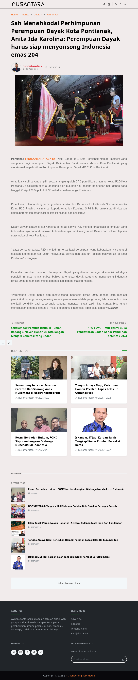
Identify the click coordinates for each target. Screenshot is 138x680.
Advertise (76, 618)
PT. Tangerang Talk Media (80, 675)
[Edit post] (9, 342)
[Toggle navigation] (125, 4)
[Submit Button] (123, 659)
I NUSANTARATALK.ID (40, 158)
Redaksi (75, 623)
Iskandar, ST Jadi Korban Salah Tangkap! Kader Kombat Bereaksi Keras (97, 441)
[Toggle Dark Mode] (115, 4)
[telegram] (13, 652)
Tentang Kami (79, 628)
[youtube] (20, 652)
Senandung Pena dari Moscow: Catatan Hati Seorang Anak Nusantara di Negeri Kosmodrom (37, 389)
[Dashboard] (2, 342)
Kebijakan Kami (80, 633)
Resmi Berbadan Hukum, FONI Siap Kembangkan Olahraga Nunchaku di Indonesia (36, 441)
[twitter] (34, 652)
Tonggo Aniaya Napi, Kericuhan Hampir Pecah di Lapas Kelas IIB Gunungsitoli (96, 389)
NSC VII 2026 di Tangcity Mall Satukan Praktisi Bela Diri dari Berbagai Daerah (72, 506)
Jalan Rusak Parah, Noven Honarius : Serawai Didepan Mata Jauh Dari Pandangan (75, 523)
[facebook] (104, 4)
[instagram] (109, 4)
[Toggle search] (120, 4)
